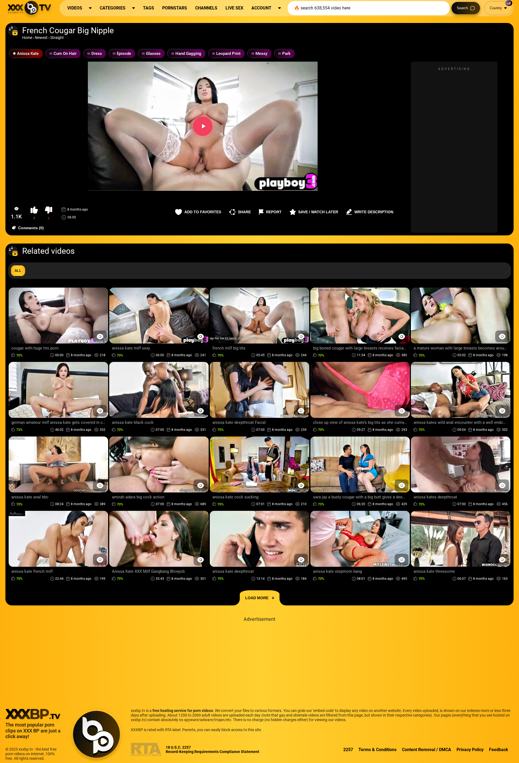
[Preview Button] (100, 336)
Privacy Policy (470, 749)
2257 (348, 749)
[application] (203, 126)
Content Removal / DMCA (426, 749)
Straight (57, 37)
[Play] (202, 126)
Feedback (498, 749)
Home (27, 37)
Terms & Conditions (377, 749)
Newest (41, 37)
